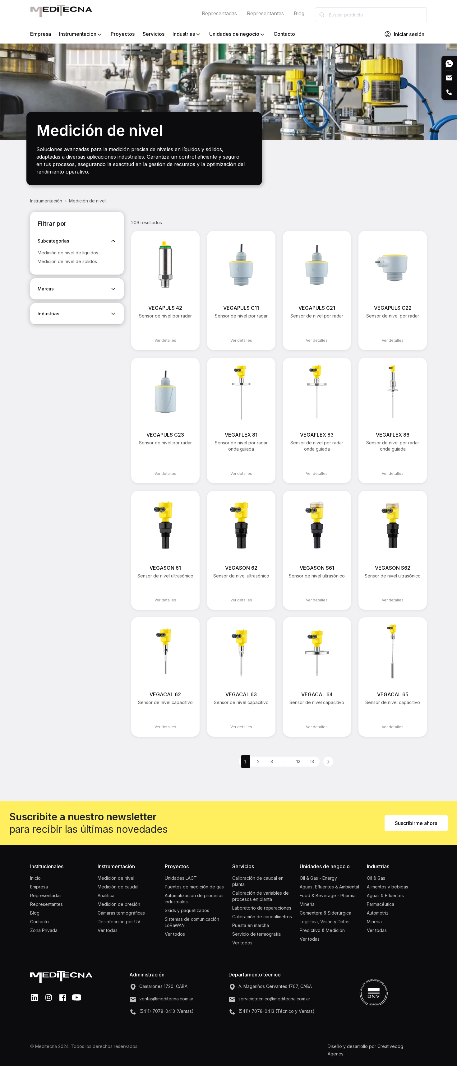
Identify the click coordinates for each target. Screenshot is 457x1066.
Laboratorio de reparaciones (261, 908)
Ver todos (175, 934)
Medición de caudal (118, 886)
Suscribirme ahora (416, 823)
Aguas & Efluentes (385, 895)
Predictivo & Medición (322, 930)
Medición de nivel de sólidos (67, 261)
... (285, 761)
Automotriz (378, 912)
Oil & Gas (376, 878)
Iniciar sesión (409, 34)
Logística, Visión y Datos (324, 921)
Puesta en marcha (250, 925)
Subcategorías (53, 240)
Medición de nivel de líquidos (68, 252)
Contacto (284, 34)
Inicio (35, 878)
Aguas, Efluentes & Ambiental (329, 886)
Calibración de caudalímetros (262, 916)
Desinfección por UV (119, 921)
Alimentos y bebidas (387, 886)
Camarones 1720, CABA (163, 986)
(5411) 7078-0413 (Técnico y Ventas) (276, 1011)
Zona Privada (44, 930)
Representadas (219, 13)
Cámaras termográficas (121, 912)
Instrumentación (77, 34)
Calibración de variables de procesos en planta (260, 896)
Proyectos (123, 34)
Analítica (106, 895)
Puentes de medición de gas (194, 886)
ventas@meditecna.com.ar (166, 998)
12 (298, 761)
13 (312, 761)
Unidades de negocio (234, 34)
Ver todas (108, 930)
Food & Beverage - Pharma (328, 895)
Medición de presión (119, 904)
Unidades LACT (181, 878)
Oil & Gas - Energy (318, 878)
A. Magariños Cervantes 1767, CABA (275, 986)
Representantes (265, 13)
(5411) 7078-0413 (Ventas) (166, 1011)
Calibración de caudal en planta (258, 881)
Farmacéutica (380, 904)
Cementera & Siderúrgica (325, 912)
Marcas (46, 288)
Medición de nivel (87, 200)
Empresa (40, 34)
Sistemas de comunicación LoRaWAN (192, 922)
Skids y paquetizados (187, 910)
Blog (299, 13)
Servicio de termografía (256, 934)
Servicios (153, 34)
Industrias (184, 34)
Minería (307, 904)
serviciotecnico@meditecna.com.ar (274, 998)
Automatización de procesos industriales (194, 898)
